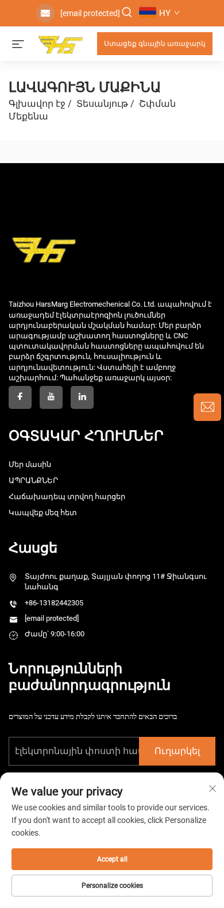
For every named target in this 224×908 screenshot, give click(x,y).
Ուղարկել (177, 750)
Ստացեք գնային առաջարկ (155, 44)
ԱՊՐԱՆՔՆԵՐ (33, 480)
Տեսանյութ (102, 103)
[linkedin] (82, 397)
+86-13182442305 (54, 602)
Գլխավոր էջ (37, 103)
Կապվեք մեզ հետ (43, 512)
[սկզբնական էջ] (60, 42)
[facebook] (20, 397)
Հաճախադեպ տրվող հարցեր (67, 496)
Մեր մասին (30, 464)
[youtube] (51, 397)
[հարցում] (207, 407)
